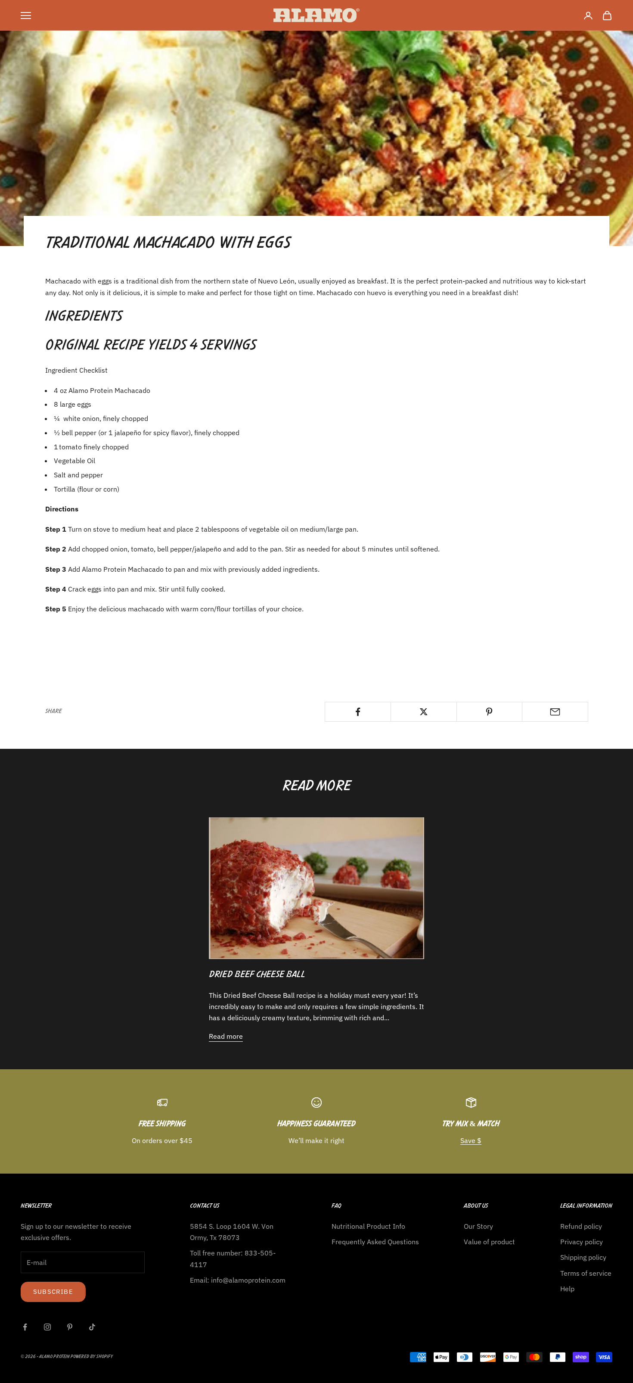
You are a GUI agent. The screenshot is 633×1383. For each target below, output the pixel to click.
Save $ (470, 1140)
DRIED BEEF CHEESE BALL (257, 974)
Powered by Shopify (92, 1357)
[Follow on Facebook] (25, 1327)
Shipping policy (583, 1257)
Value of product (489, 1241)
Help (567, 1288)
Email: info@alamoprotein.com (237, 1280)
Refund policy (581, 1226)
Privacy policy (581, 1241)
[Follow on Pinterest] (69, 1327)
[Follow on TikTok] (92, 1327)
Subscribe (53, 1291)
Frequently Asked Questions (375, 1241)
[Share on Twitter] (423, 711)
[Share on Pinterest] (489, 711)
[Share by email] (555, 711)
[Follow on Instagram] (47, 1327)
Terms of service (585, 1273)
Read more (226, 1036)
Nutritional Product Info (368, 1226)
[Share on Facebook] (358, 711)
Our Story (478, 1226)
